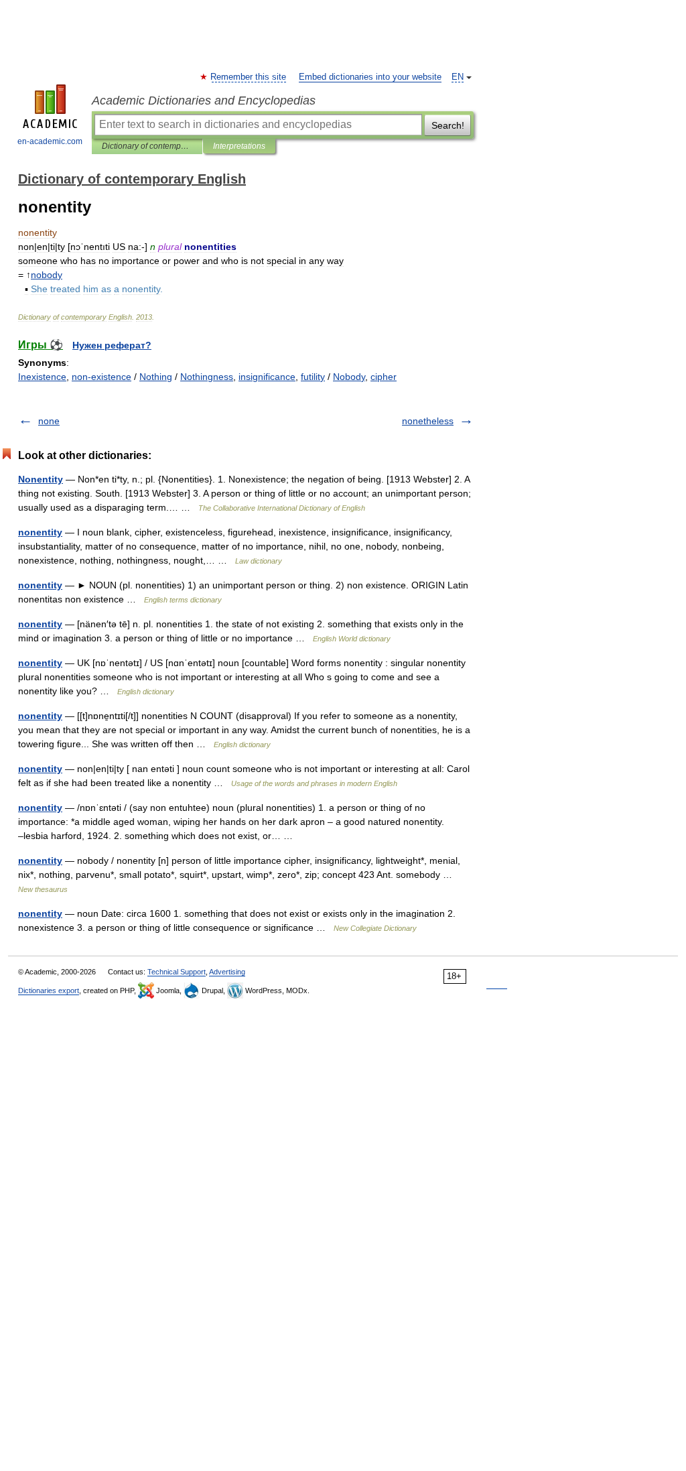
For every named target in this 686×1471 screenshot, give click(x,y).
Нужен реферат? (111, 345)
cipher (383, 376)
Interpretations (239, 146)
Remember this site (249, 77)
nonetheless (428, 420)
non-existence (101, 376)
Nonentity (40, 479)
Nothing (155, 376)
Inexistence (42, 376)
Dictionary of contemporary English (147, 146)
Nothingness (206, 376)
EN (458, 77)
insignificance (266, 376)
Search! (447, 125)
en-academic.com (49, 141)
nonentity (40, 532)
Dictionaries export (48, 990)
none (49, 420)
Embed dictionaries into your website (370, 77)
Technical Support (176, 972)
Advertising (227, 972)
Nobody (349, 376)
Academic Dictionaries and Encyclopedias (204, 100)
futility (313, 376)
